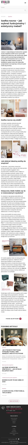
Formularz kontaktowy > (14, 413)
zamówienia (14, 419)
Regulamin (14, 431)
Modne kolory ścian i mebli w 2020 (13, 381)
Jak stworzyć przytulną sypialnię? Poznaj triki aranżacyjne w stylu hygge (12, 351)
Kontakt (14, 430)
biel (6, 198)
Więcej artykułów (14, 401)
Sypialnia (10, 16)
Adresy (14, 422)
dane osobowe (14, 418)
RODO (14, 434)
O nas (14, 428)
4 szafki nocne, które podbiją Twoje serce (13, 392)
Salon (8, 365)
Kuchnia (8, 377)
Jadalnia (4, 377)
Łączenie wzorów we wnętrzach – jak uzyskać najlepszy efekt (12, 369)
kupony (14, 421)
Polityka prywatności (14, 433)
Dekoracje (4, 365)
